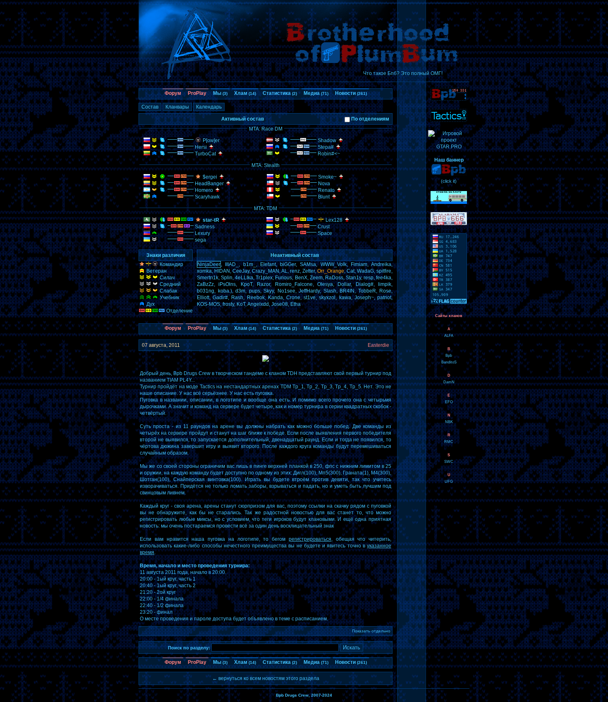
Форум (173, 93)
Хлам (245, 93)
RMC (448, 442)
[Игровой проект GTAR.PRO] (448, 147)
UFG (449, 481)
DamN (449, 382)
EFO (449, 402)
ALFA (448, 336)
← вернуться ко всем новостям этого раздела (265, 678)
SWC (448, 462)
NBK (449, 422)
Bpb (448, 355)
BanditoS (449, 362)
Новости (351, 93)
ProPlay (197, 93)
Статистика (280, 93)
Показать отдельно (371, 631)
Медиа (316, 93)
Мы (220, 93)
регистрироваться (310, 539)
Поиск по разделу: (189, 647)
